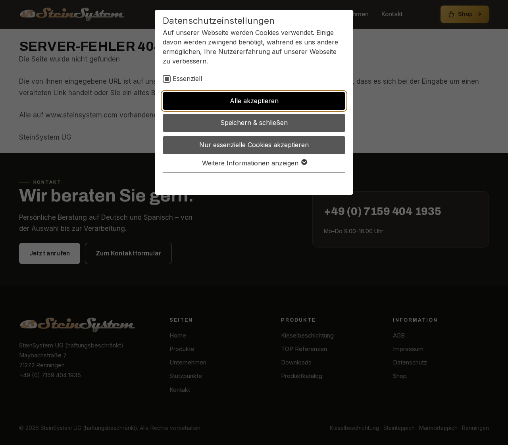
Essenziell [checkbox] (187, 78)
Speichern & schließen (254, 123)
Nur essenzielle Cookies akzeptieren (254, 145)
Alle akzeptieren (254, 101)
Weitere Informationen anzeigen (251, 163)
